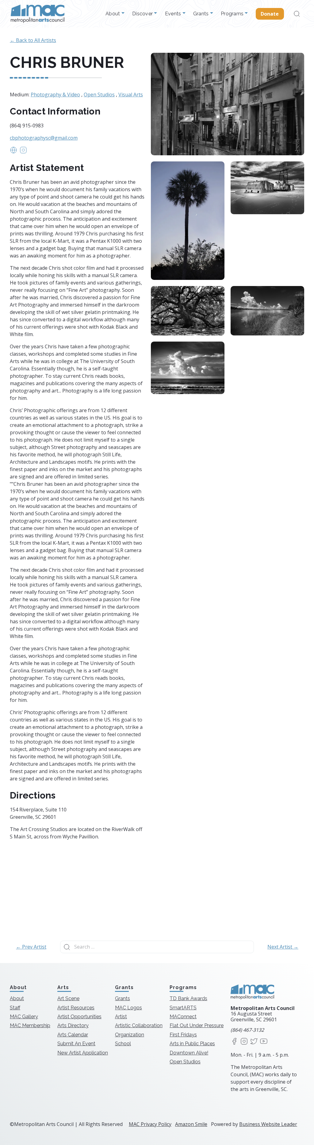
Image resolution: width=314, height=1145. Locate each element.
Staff (15, 1008)
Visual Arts (130, 94)
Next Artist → (282, 947)
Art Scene (68, 998)
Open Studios (99, 94)
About (113, 14)
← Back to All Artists (33, 40)
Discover (143, 14)
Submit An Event (76, 1043)
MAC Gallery (24, 1016)
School (123, 1043)
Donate (270, 13)
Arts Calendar (72, 1035)
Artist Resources (75, 1008)
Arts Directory (73, 1025)
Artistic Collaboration (139, 1025)
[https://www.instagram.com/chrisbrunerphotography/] (23, 152)
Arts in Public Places (192, 1043)
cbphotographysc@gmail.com (44, 137)
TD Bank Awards (188, 998)
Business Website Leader (268, 1124)
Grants (201, 14)
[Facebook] (234, 1042)
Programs (233, 14)
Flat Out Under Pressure (197, 1025)
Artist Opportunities (79, 1016)
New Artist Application (82, 1053)
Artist (121, 1016)
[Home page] (37, 14)
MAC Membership (30, 1025)
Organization (129, 1035)
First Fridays (183, 1035)
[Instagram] (244, 1042)
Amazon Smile (191, 1124)
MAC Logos (128, 1008)
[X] (254, 1042)
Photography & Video (55, 94)
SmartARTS (183, 1008)
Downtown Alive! (189, 1053)
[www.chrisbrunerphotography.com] (13, 152)
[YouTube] (263, 1042)
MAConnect (183, 1016)
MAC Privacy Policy (150, 1124)
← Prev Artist (31, 947)
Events (173, 14)
